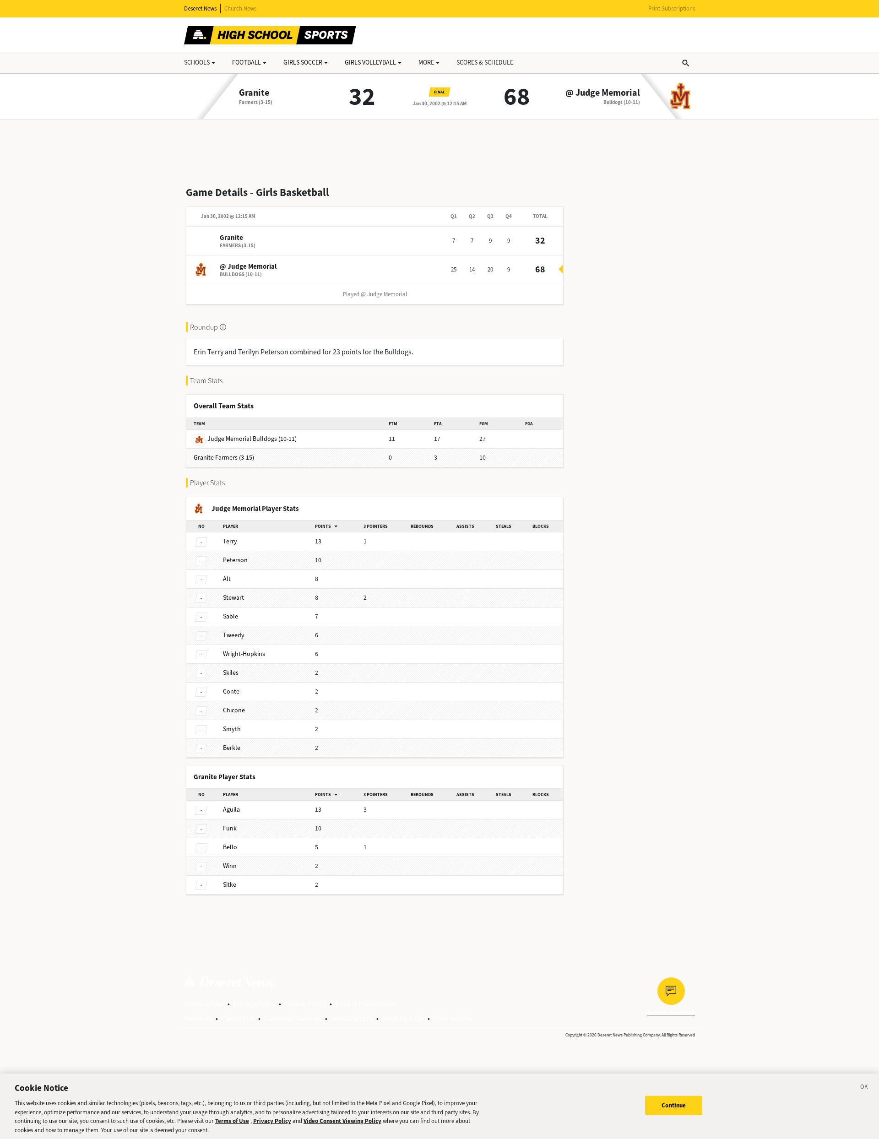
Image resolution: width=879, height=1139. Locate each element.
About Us (198, 1018)
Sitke (229, 884)
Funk (230, 828)
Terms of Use (204, 1004)
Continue (674, 1105)
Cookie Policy (305, 1004)
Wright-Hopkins (244, 654)
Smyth (232, 729)
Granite (254, 93)
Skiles (231, 672)
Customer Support (292, 1018)
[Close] (864, 1088)
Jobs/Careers (352, 1018)
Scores (484, 62)
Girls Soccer (302, 62)
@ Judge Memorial (602, 93)
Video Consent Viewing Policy (342, 1121)
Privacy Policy (254, 1004)
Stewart (233, 597)
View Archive (453, 1018)
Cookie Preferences (366, 1004)
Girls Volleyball (370, 62)
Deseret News (200, 8)
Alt (227, 579)
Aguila (231, 809)
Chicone (234, 710)
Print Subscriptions (671, 8)
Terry (230, 541)
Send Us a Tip (403, 1018)
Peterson (235, 560)
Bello (230, 847)
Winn (230, 866)
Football (246, 62)
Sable (230, 616)
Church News (240, 8)
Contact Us (238, 1018)
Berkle (231, 747)
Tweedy (233, 635)
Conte (231, 691)
